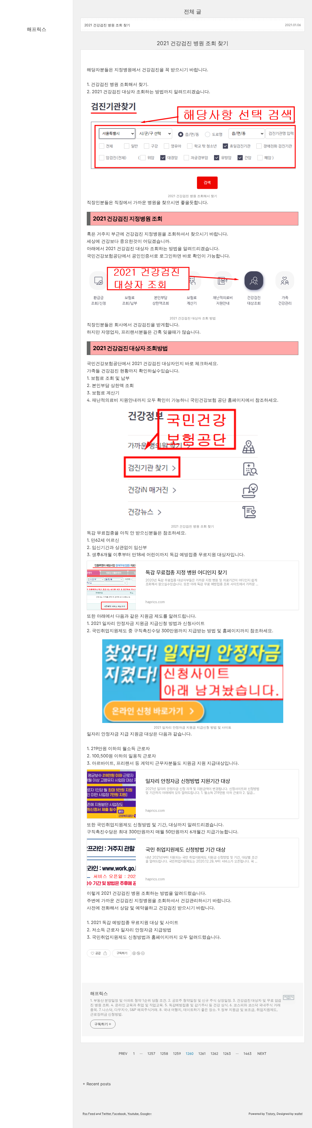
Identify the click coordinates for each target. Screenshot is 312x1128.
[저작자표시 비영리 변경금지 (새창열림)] (138, 953)
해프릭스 (36, 29)
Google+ (146, 1114)
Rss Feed (89, 1114)
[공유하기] (105, 953)
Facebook (119, 1114)
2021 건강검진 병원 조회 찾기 (107, 25)
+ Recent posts (97, 1083)
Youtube (133, 1114)
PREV (122, 1053)
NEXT (261, 1053)
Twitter (106, 1114)
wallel (298, 1114)
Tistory (270, 1114)
